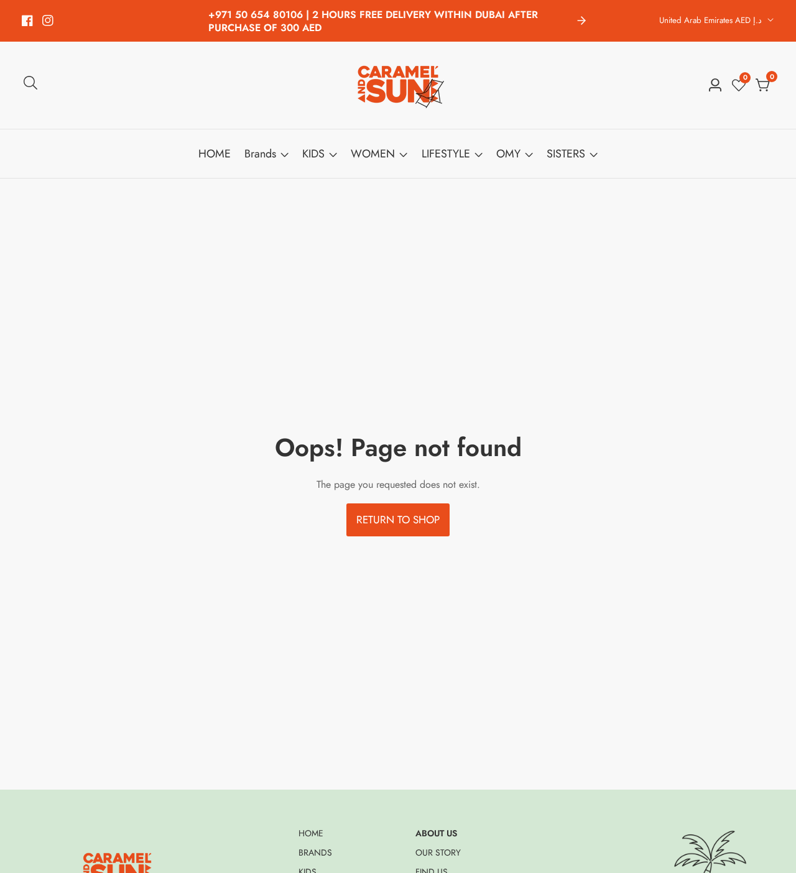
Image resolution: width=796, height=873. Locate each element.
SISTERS (566, 154)
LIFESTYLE (446, 154)
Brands (260, 154)
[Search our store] (30, 85)
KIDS (313, 154)
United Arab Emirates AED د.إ (711, 20)
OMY (508, 154)
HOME (214, 154)
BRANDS (315, 852)
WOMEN (373, 154)
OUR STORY (438, 852)
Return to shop (398, 519)
